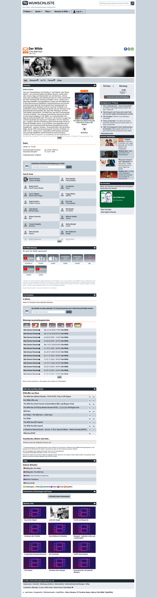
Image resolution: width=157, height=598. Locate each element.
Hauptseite (38, 592)
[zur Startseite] (38, 2)
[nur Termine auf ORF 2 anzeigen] (69, 325)
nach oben (29, 592)
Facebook (27, 587)
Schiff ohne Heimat (81, 554)
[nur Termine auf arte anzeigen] (43, 325)
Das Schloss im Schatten (58, 536)
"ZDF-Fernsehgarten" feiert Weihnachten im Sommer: (117, 129)
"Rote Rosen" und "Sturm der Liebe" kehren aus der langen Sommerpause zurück (118, 113)
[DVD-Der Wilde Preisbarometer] (94, 419)
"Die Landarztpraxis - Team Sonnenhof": (117, 108)
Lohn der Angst (54, 520)
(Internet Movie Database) (37, 476)
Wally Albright (71, 224)
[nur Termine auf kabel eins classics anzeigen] (52, 325)
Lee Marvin (70, 186)
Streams (34, 80)
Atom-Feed (58, 587)
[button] (125, 49)
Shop (59, 80)
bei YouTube (106, 209)
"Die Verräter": (116, 117)
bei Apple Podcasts (109, 212)
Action (25, 89)
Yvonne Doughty (35, 224)
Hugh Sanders (34, 201)
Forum (51, 80)
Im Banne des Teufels (32, 536)
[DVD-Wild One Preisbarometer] (94, 412)
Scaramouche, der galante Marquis (83, 571)
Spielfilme (60, 592)
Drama (30, 89)
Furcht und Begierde (81, 520)
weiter (69, 167)
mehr (59, 138)
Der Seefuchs (54, 554)
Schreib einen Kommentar (60, 496)
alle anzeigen (26, 325)
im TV (43, 80)
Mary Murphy (70, 179)
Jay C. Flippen (34, 194)
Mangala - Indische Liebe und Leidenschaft (84, 537)
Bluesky (35, 587)
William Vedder (71, 216)
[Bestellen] (84, 129)
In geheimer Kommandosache (35, 554)
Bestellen (84, 133)
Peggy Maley (70, 194)
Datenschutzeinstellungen (75, 584)
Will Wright (70, 209)
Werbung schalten (46, 584)
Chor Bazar (28, 570)
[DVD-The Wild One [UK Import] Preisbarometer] (94, 423)
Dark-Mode (67, 587)
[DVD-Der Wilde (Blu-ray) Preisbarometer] (94, 401)
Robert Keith (33, 186)
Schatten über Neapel (57, 570)
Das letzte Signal (30, 520)
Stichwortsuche (49, 592)
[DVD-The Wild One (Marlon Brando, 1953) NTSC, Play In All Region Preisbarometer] (94, 397)
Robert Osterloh (35, 216)
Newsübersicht (107, 133)
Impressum (27, 584)
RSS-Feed (48, 587)
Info (25, 80)
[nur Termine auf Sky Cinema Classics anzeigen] (60, 325)
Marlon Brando (34, 179)
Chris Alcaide (34, 232)
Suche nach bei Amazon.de (38, 442)
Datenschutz (59, 584)
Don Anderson (71, 232)
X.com (41, 587)
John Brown (33, 209)
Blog (87, 584)
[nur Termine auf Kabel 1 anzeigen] (35, 325)
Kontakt (36, 584)
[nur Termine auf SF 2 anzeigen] (77, 325)
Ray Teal (69, 201)
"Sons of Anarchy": (117, 122)
